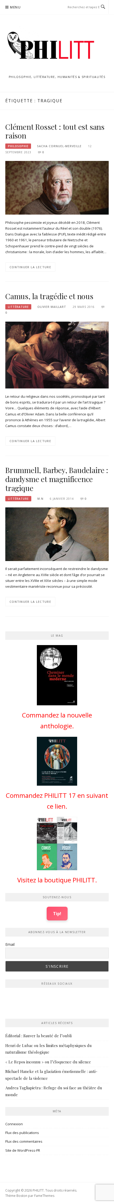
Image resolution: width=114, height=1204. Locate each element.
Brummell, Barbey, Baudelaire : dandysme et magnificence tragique (56, 479)
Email (10, 944)
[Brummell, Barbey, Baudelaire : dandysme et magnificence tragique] (57, 533)
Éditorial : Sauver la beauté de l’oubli (38, 1035)
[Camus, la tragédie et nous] (57, 354)
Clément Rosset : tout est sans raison (54, 131)
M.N (40, 499)
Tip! (57, 913)
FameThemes (44, 1195)
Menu (15, 7)
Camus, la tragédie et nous (49, 296)
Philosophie (18, 146)
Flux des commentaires (23, 1141)
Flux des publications (22, 1132)
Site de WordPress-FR (22, 1150)
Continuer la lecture (30, 267)
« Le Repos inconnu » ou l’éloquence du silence (48, 1061)
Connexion (14, 1124)
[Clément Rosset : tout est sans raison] (57, 187)
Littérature (18, 307)
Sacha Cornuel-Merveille (59, 146)
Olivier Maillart (51, 307)
